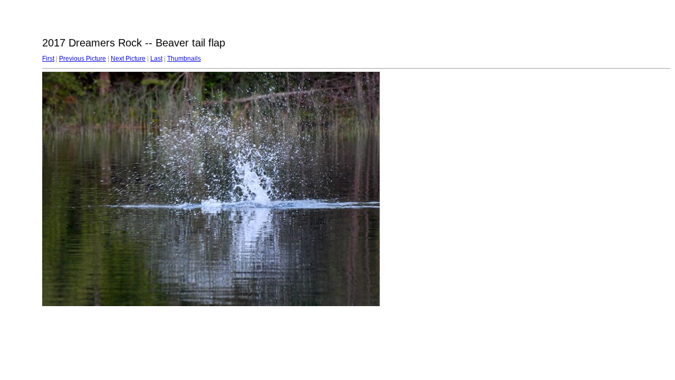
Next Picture (128, 58)
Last (156, 58)
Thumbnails (184, 58)
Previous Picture (82, 58)
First (48, 58)
